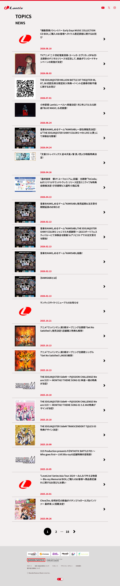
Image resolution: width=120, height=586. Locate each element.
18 (67, 531)
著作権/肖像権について (33, 568)
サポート (29, 566)
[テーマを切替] (60, 579)
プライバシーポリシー (67, 566)
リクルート (55, 566)
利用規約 (78, 566)
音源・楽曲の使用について (42, 566)
